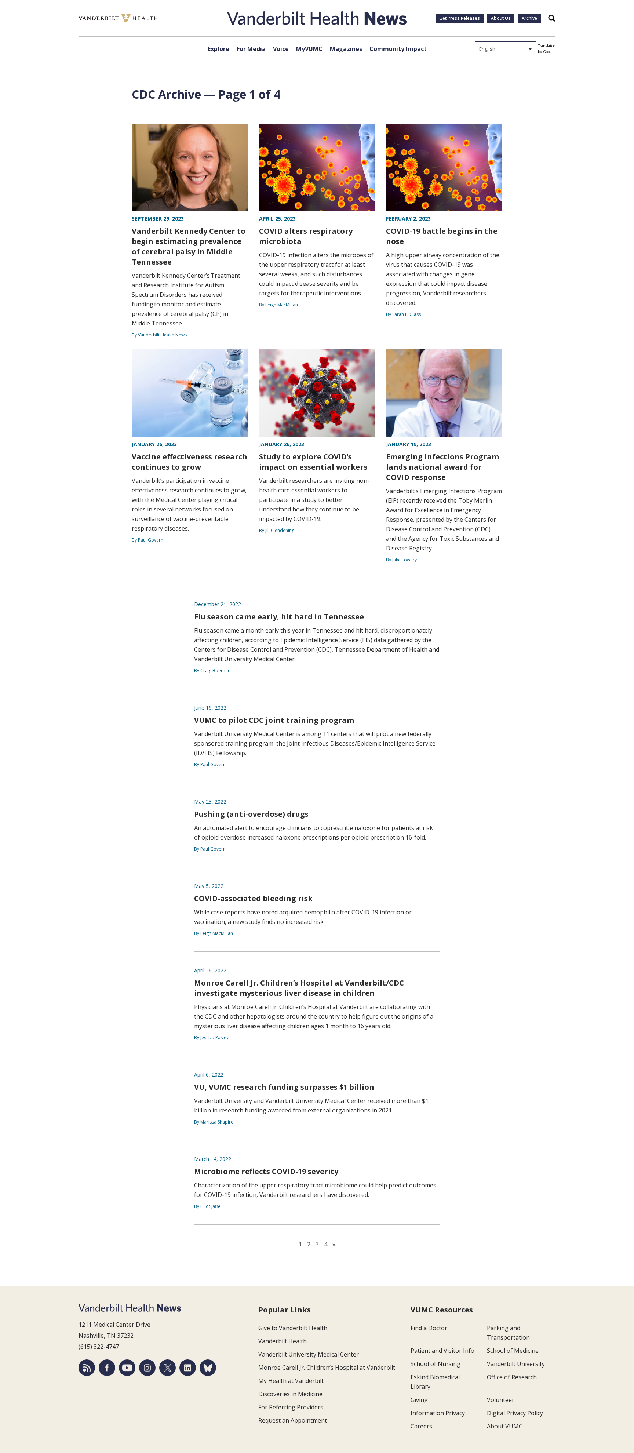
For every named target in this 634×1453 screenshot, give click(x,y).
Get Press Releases (459, 18)
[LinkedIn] (187, 1367)
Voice (281, 49)
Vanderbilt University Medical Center (308, 1354)
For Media (251, 49)
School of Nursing (435, 1364)
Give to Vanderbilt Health (292, 1328)
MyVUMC (309, 49)
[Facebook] (107, 1367)
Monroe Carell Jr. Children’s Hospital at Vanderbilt (326, 1367)
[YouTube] (127, 1367)
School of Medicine (513, 1351)
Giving (419, 1400)
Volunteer (500, 1400)
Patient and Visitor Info (442, 1351)
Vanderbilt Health (282, 1341)
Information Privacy (438, 1413)
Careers (421, 1426)
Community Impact (398, 49)
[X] (167, 1367)
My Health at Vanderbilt (291, 1381)
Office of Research (512, 1377)
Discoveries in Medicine (290, 1394)
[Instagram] (147, 1367)
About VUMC (504, 1426)
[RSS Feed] (87, 1367)
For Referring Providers (290, 1407)
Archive (529, 18)
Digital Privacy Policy (515, 1413)
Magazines (346, 49)
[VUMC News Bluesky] (208, 1367)
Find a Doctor (429, 1328)
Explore (218, 49)
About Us (501, 18)
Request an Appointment (292, 1420)
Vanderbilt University (516, 1364)
